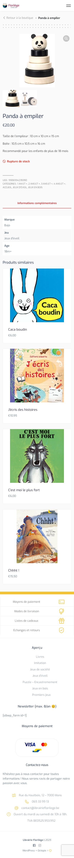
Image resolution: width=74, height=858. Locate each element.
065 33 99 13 (40, 801)
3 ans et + (47, 183)
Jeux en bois (35, 187)
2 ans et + (34, 183)
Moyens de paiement (26, 602)
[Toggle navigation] (68, 5)
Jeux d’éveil (40, 676)
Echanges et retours (26, 630)
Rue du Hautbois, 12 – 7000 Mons (40, 795)
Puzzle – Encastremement (40, 682)
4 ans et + (59, 183)
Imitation (40, 663)
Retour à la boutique (19, 18)
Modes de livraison (26, 611)
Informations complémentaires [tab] (37, 203)
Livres (40, 657)
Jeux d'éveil (20, 187)
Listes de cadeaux (26, 621)
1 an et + (22, 183)
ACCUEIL (7, 187)
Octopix (42, 850)
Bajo (7, 225)
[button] (66, 38)
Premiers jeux (41, 695)
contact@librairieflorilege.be (40, 808)
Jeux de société (40, 669)
